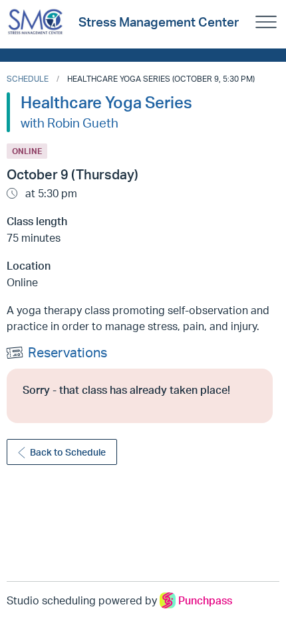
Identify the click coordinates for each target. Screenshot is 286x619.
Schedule (28, 79)
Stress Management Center (158, 22)
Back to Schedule (68, 452)
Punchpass (205, 600)
